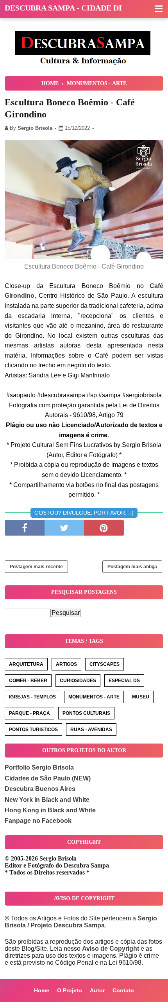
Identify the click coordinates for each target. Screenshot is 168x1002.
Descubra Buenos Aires (40, 789)
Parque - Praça (29, 713)
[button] (158, 9)
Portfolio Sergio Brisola (39, 767)
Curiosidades (78, 680)
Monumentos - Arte (94, 697)
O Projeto (69, 990)
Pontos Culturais (86, 713)
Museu (140, 697)
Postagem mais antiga (132, 566)
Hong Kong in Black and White (50, 810)
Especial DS (124, 680)
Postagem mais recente (36, 566)
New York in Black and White (47, 799)
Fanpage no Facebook (38, 820)
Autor (97, 990)
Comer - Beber (28, 680)
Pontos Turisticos (33, 729)
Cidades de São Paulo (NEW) (48, 778)
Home (41, 990)
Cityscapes (104, 664)
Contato (123, 990)
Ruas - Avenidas (91, 729)
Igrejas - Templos (32, 697)
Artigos (66, 664)
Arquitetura (26, 664)
